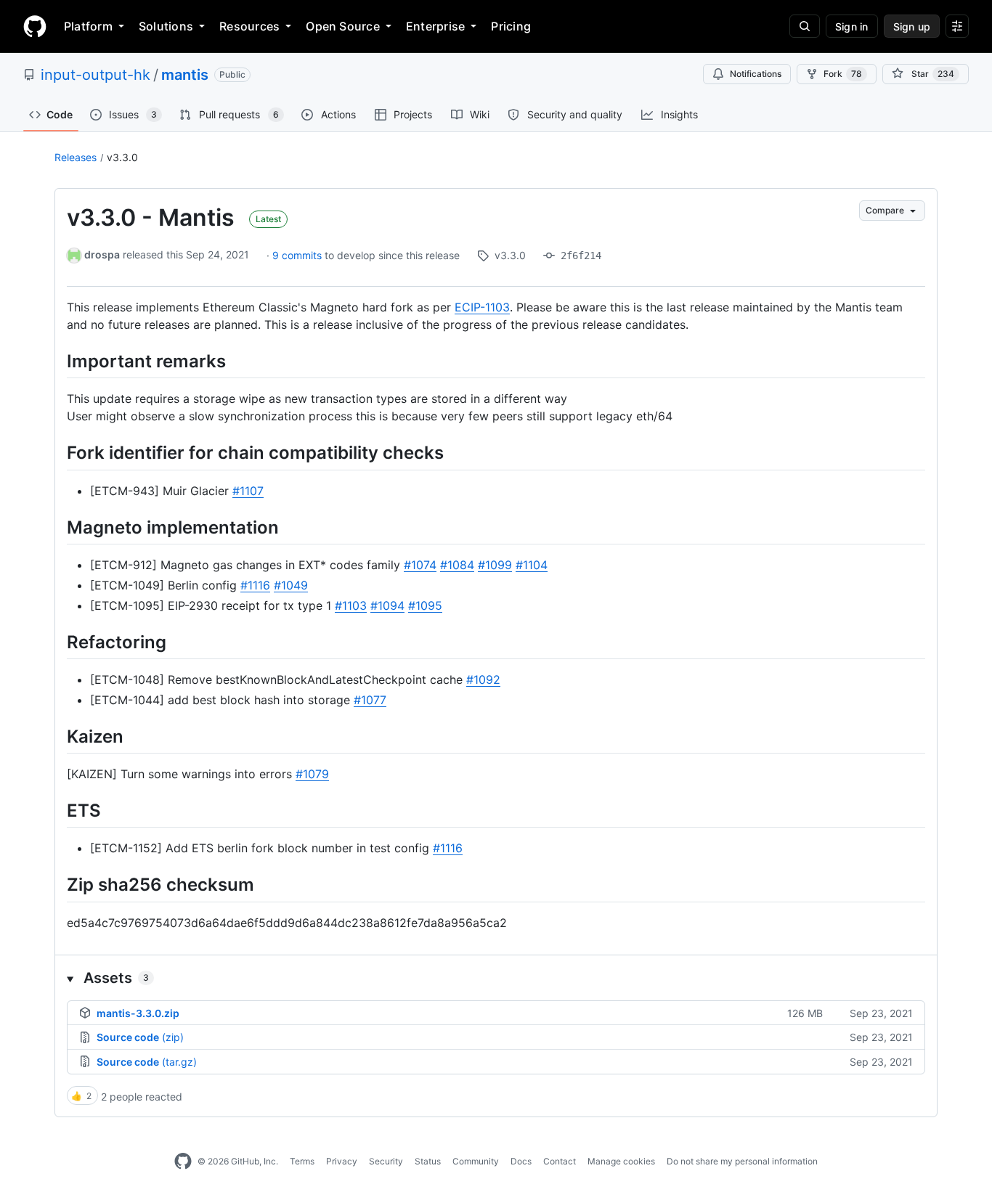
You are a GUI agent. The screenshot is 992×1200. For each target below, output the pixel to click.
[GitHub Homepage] (183, 1161)
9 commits (298, 255)
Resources (249, 26)
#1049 (291, 585)
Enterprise (435, 26)
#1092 (483, 679)
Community (475, 1161)
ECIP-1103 (482, 307)
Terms (302, 1161)
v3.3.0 (122, 157)
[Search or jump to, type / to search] (804, 26)
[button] (496, 978)
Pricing (511, 26)
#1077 (370, 700)
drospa (102, 254)
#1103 (351, 605)
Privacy (341, 1161)
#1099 (495, 565)
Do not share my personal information (742, 1161)
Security (386, 1161)
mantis (184, 74)
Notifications (755, 73)
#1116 (255, 585)
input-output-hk (95, 74)
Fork (843, 73)
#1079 (312, 774)
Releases (75, 157)
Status (428, 1161)
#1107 (248, 490)
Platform (88, 26)
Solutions (166, 26)
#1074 (420, 565)
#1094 (387, 605)
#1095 (425, 605)
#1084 (457, 565)
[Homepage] (34, 26)
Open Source (343, 26)
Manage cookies (621, 1161)
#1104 (532, 565)
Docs (521, 1161)
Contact (559, 1161)
